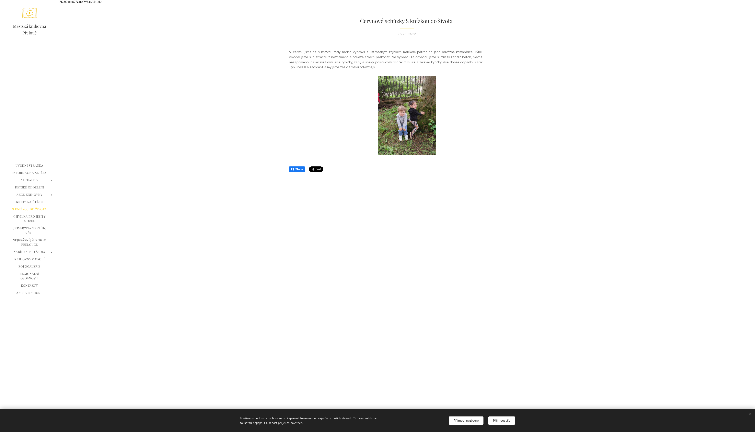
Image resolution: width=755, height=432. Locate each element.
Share (299, 169)
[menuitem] (29, 165)
